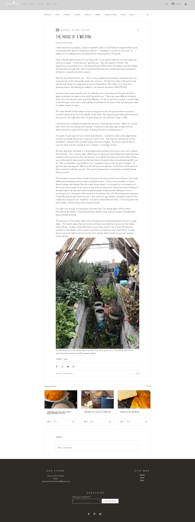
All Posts (47, 15)
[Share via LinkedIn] (68, 366)
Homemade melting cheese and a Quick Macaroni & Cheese (59, 412)
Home (142, 475)
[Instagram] (100, 514)
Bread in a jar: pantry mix (130, 412)
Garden (77, 15)
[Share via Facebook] (57, 366)
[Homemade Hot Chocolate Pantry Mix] (97, 399)
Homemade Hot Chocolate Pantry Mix (97, 412)
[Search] (166, 3)
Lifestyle (67, 15)
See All (148, 386)
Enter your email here (81, 497)
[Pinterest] (94, 514)
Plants (123, 15)
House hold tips (110, 15)
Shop (142, 477)
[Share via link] (73, 366)
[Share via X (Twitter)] (62, 366)
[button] (186, 4)
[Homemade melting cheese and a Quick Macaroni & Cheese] (61, 399)
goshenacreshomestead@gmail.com (56, 481)
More (132, 15)
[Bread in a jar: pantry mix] (134, 399)
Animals (88, 15)
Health (97, 15)
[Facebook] (88, 514)
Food (57, 15)
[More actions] (138, 30)
